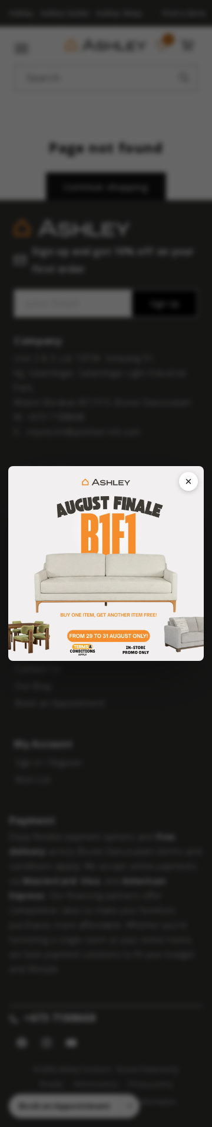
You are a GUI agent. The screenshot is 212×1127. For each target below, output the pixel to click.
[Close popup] (188, 481)
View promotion (105, 563)
